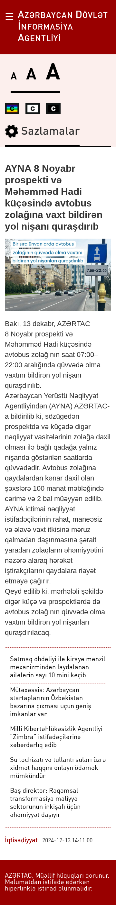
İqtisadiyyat (21, 840)
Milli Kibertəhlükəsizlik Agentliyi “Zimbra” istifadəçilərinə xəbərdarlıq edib (56, 737)
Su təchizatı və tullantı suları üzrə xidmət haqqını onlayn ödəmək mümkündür (58, 768)
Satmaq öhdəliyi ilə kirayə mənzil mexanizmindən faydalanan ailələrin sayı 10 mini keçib (57, 667)
